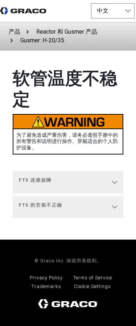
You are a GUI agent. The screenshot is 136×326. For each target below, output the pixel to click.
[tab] (68, 182)
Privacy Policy (46, 277)
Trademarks (46, 286)
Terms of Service (92, 277)
